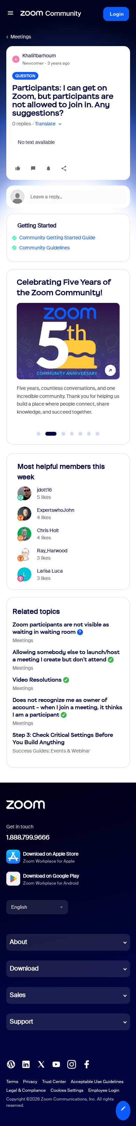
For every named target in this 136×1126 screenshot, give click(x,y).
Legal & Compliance (26, 1090)
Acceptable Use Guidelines (97, 1081)
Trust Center (54, 1081)
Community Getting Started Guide (57, 237)
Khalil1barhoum (39, 55)
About (18, 942)
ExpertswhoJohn (55, 510)
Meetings (20, 37)
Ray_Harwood (52, 550)
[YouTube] (56, 1063)
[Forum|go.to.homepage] (51, 14)
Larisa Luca (50, 571)
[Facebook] (86, 1063)
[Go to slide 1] (39, 434)
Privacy (30, 1081)
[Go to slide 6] (89, 434)
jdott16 (44, 490)
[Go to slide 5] (80, 434)
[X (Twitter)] (41, 1063)
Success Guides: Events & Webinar (51, 751)
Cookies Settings (67, 1090)
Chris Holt (48, 530)
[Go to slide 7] (98, 434)
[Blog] (10, 1063)
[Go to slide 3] (59, 434)
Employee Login (103, 1090)
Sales (17, 995)
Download (24, 968)
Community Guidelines (44, 248)
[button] (10, 14)
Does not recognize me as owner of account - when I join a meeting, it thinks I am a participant (67, 707)
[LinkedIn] (25, 1063)
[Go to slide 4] (72, 434)
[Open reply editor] (68, 197)
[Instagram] (71, 1063)
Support (21, 1021)
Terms (12, 1081)
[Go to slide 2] (47, 434)
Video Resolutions (37, 679)
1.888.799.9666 (28, 837)
